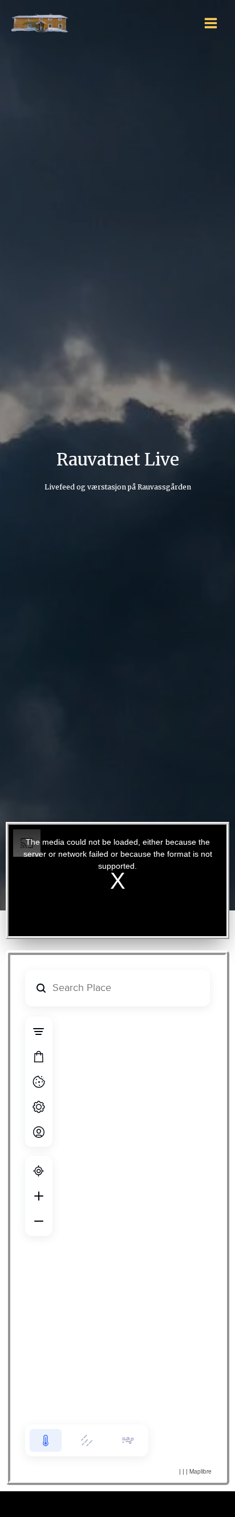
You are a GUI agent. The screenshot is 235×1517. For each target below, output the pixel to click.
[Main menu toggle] (211, 22)
